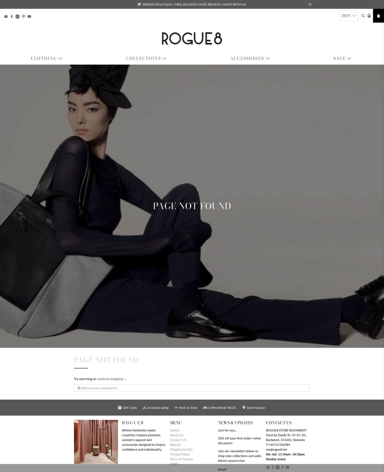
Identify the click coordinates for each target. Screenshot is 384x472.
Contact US (178, 440)
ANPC (174, 464)
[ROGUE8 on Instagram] (18, 17)
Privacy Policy (180, 454)
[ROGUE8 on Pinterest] (24, 17)
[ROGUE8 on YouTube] (30, 17)
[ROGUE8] (192, 38)
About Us (176, 435)
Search (175, 430)
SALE (339, 58)
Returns (175, 444)
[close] (310, 4)
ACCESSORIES (247, 58)
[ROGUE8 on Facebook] (13, 17)
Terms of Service (181, 459)
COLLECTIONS (143, 58)
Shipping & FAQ (181, 449)
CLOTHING (44, 58)
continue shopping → (112, 379)
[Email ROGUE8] (7, 17)
